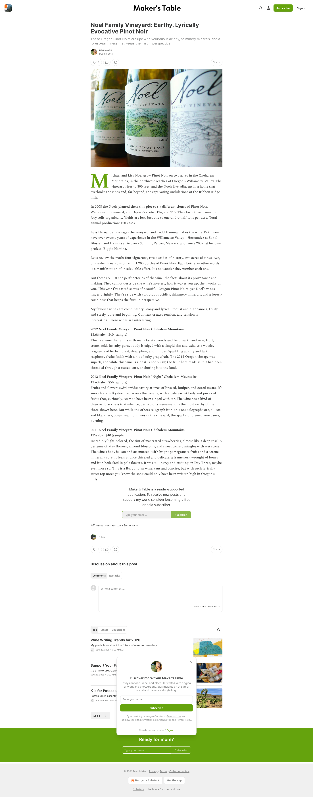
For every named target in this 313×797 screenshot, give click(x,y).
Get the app (174, 780)
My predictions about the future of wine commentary (124, 645)
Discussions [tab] (118, 630)
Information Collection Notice (155, 719)
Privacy (153, 771)
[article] (156, 647)
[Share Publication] (268, 8)
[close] (191, 662)
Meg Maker (105, 50)
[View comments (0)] (106, 62)
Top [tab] (95, 630)
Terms (163, 771)
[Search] (260, 8)
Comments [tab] (99, 575)
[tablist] (106, 575)
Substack (138, 789)
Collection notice (179, 771)
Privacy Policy (184, 719)
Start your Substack (147, 780)
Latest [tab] (104, 630)
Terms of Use (174, 716)
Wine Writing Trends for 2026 (115, 640)
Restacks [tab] (114, 575)
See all (97, 715)
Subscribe (283, 8)
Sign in (301, 8)
